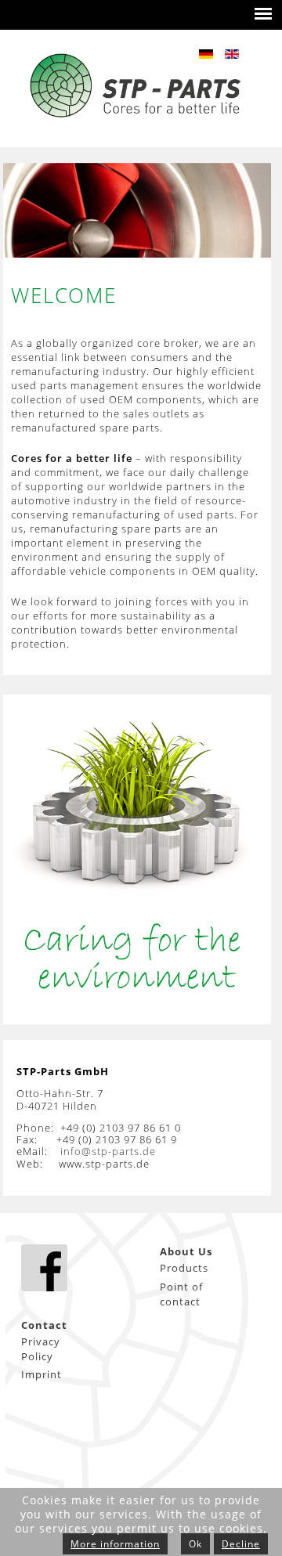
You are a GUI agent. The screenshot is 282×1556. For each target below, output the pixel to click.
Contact (44, 1325)
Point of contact (181, 1294)
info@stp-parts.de (108, 1151)
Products (184, 1268)
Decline (241, 1544)
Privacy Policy (40, 1348)
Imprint (41, 1374)
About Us (186, 1251)
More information (115, 1544)
